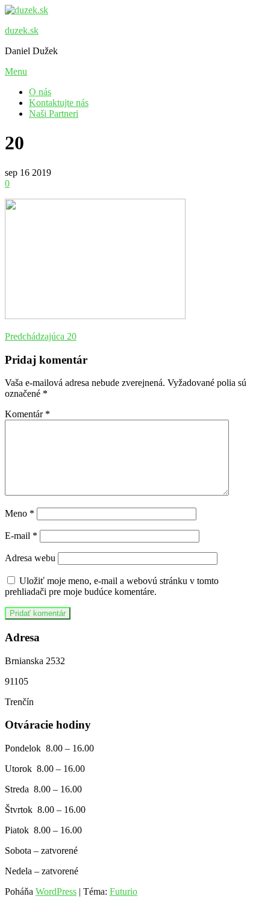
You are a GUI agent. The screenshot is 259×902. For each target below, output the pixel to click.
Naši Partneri (53, 113)
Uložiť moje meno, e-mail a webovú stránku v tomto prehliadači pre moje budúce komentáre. (112, 586)
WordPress (56, 891)
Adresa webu (30, 558)
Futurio (123, 891)
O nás (40, 92)
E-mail (21, 535)
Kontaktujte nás (59, 103)
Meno (19, 513)
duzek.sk (22, 30)
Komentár (27, 414)
